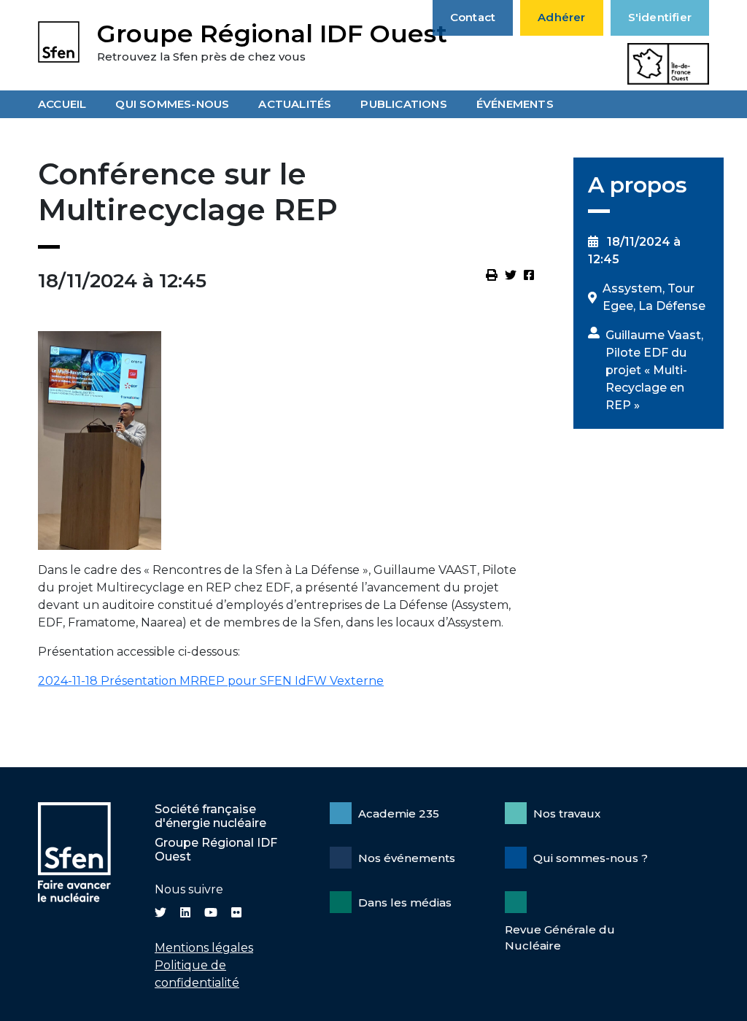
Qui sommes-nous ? (590, 858)
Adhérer (561, 17)
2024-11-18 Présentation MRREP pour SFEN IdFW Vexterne (211, 681)
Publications (403, 104)
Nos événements (406, 858)
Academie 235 (398, 813)
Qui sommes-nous (172, 104)
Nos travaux (566, 813)
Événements (515, 104)
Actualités (294, 104)
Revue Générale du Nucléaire (560, 938)
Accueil (62, 104)
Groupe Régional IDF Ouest (272, 33)
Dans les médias (405, 902)
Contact (472, 17)
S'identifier (660, 17)
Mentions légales (204, 948)
